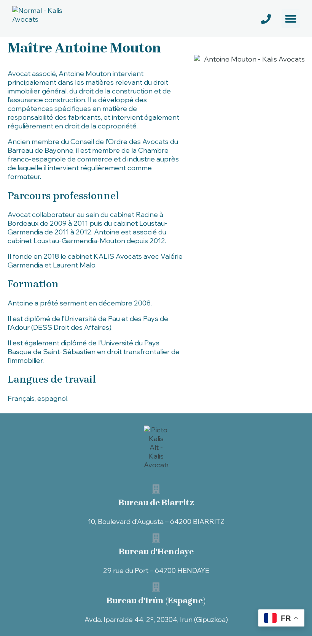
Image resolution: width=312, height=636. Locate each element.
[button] (291, 18)
